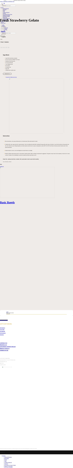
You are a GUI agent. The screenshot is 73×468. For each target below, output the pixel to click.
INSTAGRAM (3, 333)
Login (7, 311)
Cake (5, 461)
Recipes (2, 166)
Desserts (6, 464)
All (0, 166)
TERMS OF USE (4, 350)
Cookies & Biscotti (8, 462)
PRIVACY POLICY (5, 348)
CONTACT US (3, 343)
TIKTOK (2, 334)
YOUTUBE (2, 329)
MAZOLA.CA (3, 344)
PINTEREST (2, 327)
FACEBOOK (2, 331)
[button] (2, 4)
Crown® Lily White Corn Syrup (11, 77)
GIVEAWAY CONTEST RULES (8, 346)
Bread (5, 459)
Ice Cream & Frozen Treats (10, 465)
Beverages (6, 458)
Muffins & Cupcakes (8, 466)
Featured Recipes (8, 457)
